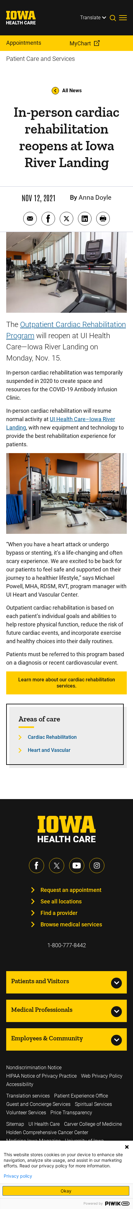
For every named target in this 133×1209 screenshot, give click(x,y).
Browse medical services (71, 924)
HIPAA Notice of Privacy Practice (41, 1076)
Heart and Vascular (49, 750)
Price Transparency (71, 1113)
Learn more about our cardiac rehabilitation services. (66, 683)
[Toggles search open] (114, 18)
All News (72, 90)
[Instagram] (97, 865)
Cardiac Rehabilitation (52, 737)
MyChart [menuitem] (80, 43)
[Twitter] (56, 865)
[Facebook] (36, 865)
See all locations (61, 901)
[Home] (24, 18)
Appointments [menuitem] (23, 42)
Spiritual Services (93, 1104)
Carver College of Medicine (93, 1124)
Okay (66, 1190)
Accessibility (19, 1084)
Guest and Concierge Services (38, 1104)
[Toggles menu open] (123, 18)
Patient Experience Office (81, 1096)
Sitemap (15, 1124)
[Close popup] (126, 1146)
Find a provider (59, 913)
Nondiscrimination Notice (34, 1067)
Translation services (28, 1096)
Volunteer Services (26, 1113)
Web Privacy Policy (101, 1076)
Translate (90, 17)
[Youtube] (76, 865)
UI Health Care (44, 1124)
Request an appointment (71, 890)
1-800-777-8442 (66, 945)
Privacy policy (18, 1176)
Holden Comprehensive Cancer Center (47, 1132)
